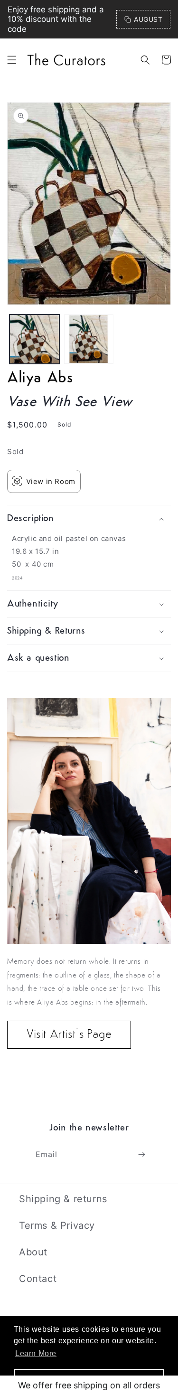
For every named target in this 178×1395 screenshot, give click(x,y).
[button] (11, 59)
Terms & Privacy (57, 1225)
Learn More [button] (35, 1353)
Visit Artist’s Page (69, 1034)
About (33, 1252)
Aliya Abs (40, 378)
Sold (15, 451)
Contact (37, 1278)
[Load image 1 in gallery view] (34, 339)
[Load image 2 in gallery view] (89, 339)
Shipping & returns (63, 1199)
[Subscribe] (141, 1154)
